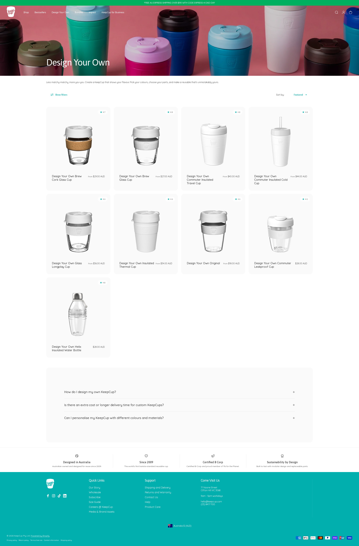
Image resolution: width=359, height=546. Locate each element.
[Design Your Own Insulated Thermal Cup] (146, 226)
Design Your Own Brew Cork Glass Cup (67, 177)
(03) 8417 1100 (208, 504)
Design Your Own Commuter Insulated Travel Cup (200, 179)
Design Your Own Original (203, 263)
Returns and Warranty (158, 492)
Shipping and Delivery (157, 487)
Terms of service (36, 540)
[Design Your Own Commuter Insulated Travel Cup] (213, 139)
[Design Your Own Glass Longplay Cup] (78, 226)
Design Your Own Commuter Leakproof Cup (272, 264)
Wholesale (95, 492)
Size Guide (95, 502)
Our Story (94, 487)
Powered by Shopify (40, 535)
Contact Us (151, 497)
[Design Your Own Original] (213, 226)
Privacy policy (12, 540)
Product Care (152, 507)
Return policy (24, 540)
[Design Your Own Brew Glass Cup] (146, 139)
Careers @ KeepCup (101, 507)
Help (147, 502)
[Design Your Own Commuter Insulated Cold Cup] (281, 139)
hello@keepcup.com (211, 501)
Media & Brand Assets (101, 511)
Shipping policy (66, 540)
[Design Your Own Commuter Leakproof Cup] (281, 226)
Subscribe (94, 497)
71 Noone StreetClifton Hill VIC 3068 (210, 489)
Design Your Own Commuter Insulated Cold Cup (270, 179)
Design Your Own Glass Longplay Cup (67, 264)
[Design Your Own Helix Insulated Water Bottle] (78, 309)
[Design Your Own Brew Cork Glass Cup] (78, 139)
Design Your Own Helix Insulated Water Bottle (66, 348)
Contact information (51, 540)
